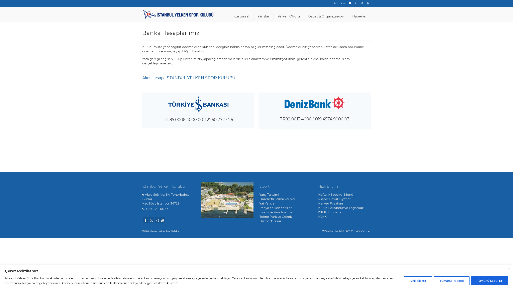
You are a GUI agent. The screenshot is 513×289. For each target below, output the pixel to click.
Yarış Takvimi (269, 194)
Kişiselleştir (418, 281)
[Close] (508, 268)
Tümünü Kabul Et (489, 281)
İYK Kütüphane (329, 212)
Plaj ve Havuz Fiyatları (334, 199)
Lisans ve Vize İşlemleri (277, 212)
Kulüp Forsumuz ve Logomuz (341, 208)
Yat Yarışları (268, 203)
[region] (256, 277)
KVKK (322, 217)
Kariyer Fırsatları (330, 203)
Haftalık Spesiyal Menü (335, 194)
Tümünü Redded (451, 281)
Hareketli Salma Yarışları (278, 199)
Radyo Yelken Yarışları (276, 208)
